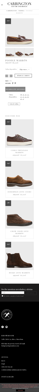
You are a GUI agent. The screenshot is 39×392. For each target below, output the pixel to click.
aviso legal (20, 296)
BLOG (3, 361)
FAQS (3, 364)
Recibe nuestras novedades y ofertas (16, 289)
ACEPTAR (20, 390)
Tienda (21, 10)
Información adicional (15, 89)
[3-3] (29, 52)
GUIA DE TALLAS (6, 367)
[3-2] (19, 52)
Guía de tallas (14, 104)
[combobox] (24, 69)
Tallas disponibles (11, 69)
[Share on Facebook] (13, 83)
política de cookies (28, 387)
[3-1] (10, 52)
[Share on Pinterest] (15, 83)
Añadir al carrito (23, 75)
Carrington (11, 10)
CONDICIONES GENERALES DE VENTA (13, 370)
